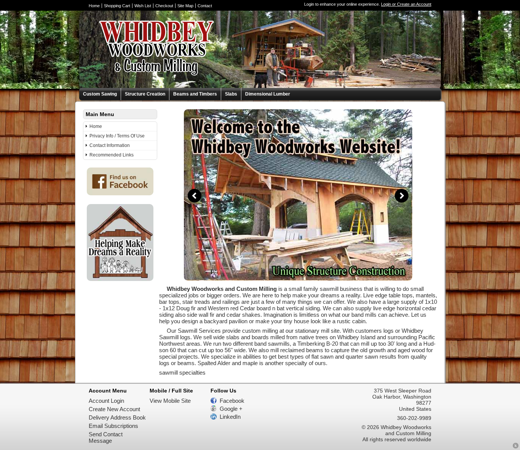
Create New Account (114, 409)
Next (401, 196)
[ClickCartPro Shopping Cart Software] (515, 447)
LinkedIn (230, 416)
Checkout (164, 5)
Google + (231, 408)
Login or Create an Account (406, 4)
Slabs (231, 94)
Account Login (106, 400)
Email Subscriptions (113, 426)
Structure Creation (145, 94)
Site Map (185, 5)
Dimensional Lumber (267, 94)
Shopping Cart (117, 5)
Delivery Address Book (117, 417)
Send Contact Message (106, 437)
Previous (194, 196)
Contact (205, 5)
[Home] (147, 84)
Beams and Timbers (195, 94)
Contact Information (109, 145)
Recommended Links (111, 155)
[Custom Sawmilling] (298, 278)
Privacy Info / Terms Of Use (117, 136)
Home (94, 5)
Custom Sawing (100, 94)
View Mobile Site (170, 400)
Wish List (142, 5)
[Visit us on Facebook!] (120, 193)
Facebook (232, 400)
